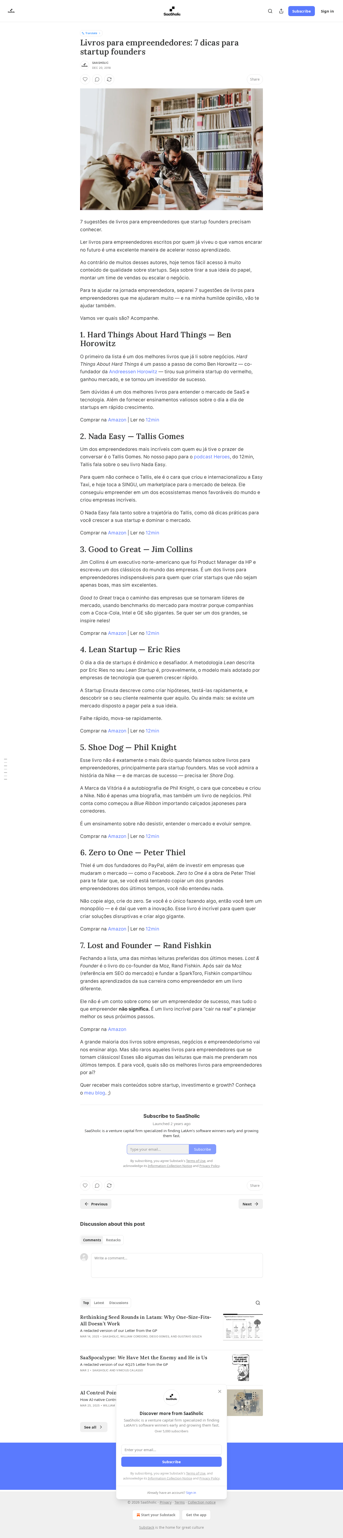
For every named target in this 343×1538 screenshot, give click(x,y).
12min (152, 420)
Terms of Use (195, 1473)
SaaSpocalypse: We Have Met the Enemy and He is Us (143, 1358)
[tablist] (102, 1240)
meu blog (94, 1093)
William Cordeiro (134, 1336)
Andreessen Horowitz (133, 372)
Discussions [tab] (118, 1303)
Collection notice (202, 1502)
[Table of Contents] (5, 769)
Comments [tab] (92, 1240)
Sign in (327, 11)
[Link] (73, 339)
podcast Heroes (212, 457)
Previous (99, 1203)
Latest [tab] (99, 1303)
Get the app (196, 1514)
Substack (146, 1527)
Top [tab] (86, 1303)
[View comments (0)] (97, 79)
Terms (180, 1502)
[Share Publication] (281, 11)
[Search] (270, 11)
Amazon (117, 420)
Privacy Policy (209, 1478)
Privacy (166, 1502)
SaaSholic (100, 63)
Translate (91, 33)
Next (247, 1203)
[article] (171, 1330)
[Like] (85, 79)
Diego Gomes (159, 1336)
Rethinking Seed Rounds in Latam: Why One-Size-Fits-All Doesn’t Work (145, 1320)
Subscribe (301, 11)
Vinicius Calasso (129, 1370)
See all (90, 1427)
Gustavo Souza (190, 1336)
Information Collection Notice (170, 1478)
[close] (220, 1391)
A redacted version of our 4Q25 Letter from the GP (124, 1364)
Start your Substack (158, 1514)
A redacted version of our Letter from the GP (118, 1330)
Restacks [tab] (113, 1240)
